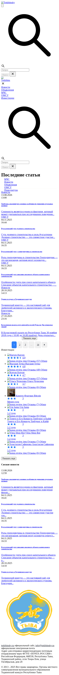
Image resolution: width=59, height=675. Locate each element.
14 (38, 345)
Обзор (44, 361)
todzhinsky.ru (7, 645)
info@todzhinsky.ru (44, 645)
